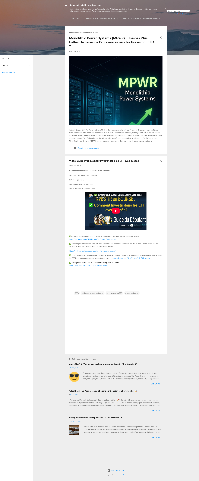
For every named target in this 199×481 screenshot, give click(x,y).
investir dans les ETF (114, 293)
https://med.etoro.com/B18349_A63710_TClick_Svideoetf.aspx (93, 239)
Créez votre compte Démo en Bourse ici (141, 18)
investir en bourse (132, 293)
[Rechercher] (165, 10)
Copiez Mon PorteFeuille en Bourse (101, 18)
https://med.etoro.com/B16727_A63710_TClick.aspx (130, 258)
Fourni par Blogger (117, 470)
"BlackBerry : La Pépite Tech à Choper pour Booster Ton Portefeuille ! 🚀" (103, 391)
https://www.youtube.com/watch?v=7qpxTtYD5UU (88, 265)
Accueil (75, 18)
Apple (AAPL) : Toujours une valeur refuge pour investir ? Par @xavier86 (103, 364)
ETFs (77, 293)
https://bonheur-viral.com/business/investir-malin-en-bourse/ (92, 251)
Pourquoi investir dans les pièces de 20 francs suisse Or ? (96, 417)
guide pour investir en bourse (93, 293)
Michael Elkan (122, 475)
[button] (161, 38)
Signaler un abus (8, 72)
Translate (185, 14)
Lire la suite (156, 384)
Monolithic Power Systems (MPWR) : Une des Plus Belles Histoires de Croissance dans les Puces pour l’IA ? (112, 42)
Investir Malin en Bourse (85, 5)
